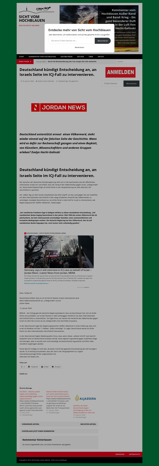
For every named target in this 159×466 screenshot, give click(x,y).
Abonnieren (103, 40)
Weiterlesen (79, 47)
